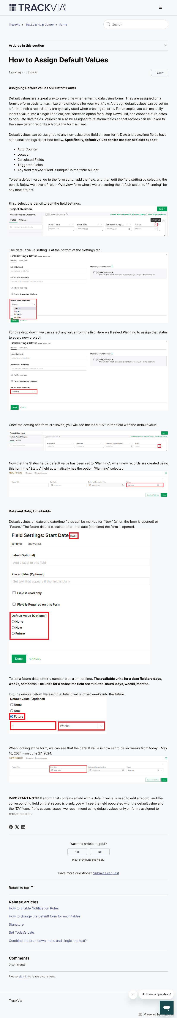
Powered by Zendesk (159, 1014)
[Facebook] (11, 827)
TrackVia (14, 24)
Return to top (19, 887)
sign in (23, 976)
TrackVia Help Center (39, 24)
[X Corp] (17, 827)
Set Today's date (21, 932)
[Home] (37, 8)
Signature (16, 924)
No (99, 851)
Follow (160, 72)
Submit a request (106, 873)
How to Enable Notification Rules (34, 908)
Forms (63, 24)
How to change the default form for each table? (45, 916)
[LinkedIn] (23, 827)
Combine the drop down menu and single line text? (48, 941)
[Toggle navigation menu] (160, 7)
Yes (77, 851)
